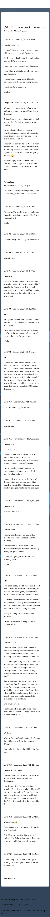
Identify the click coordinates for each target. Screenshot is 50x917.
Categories (13, 899)
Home (4, 899)
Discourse (16, 910)
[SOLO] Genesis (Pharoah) (24, 27)
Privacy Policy (25, 904)
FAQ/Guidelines (28, 899)
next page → (9, 878)
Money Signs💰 (11, 822)
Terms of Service (8, 904)
